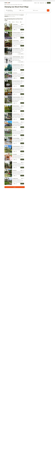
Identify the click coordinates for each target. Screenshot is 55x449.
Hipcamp (9, 14)
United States (8, 4)
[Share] (7, 24)
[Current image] (7, 38)
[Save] (5, 24)
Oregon (11, 4)
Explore (5, 4)
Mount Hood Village (15, 4)
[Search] (48, 10)
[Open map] (38, 38)
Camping (19, 4)
